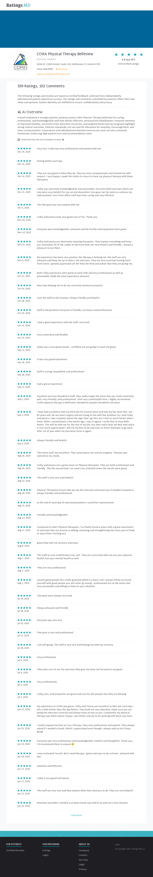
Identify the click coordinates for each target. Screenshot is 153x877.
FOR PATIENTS (14, 844)
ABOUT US (84, 844)
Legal (82, 865)
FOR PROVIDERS (51, 844)
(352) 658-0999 (45, 69)
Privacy (83, 869)
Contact (83, 855)
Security (83, 860)
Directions (63, 69)
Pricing (46, 851)
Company (84, 851)
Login (45, 855)
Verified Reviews (15, 851)
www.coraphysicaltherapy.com (53, 74)
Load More (76, 815)
